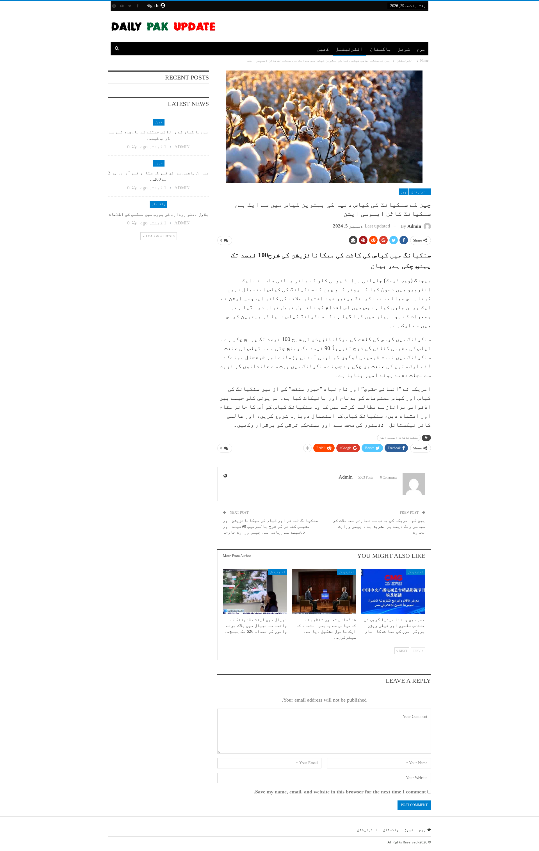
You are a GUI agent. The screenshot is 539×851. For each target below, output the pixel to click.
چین (403, 192)
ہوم (421, 49)
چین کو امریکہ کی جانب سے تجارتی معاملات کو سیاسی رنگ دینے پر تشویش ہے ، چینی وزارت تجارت (379, 526)
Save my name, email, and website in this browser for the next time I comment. (340, 792)
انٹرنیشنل (349, 49)
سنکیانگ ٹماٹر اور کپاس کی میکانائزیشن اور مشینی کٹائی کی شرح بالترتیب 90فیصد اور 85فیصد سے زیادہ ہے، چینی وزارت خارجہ (270, 526)
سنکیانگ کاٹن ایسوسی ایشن (399, 437)
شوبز (404, 49)
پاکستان (380, 49)
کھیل (323, 49)
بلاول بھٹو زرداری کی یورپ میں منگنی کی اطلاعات (159, 214)
